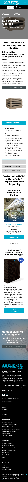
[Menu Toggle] (25, 3)
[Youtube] (7, 395)
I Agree (4, 480)
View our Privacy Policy (14, 478)
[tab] (14, 123)
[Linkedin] (3, 395)
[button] (5, 220)
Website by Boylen (7, 401)
